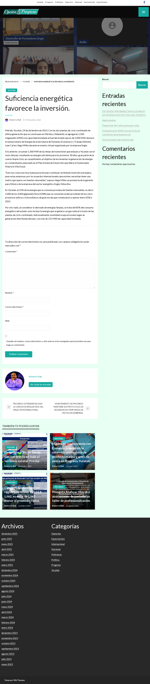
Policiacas (59, 2)
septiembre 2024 (10, 585)
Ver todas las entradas (40, 384)
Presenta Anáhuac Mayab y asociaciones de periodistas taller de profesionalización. (71, 496)
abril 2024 (6, 612)
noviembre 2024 (9, 575)
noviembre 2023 (9, 638)
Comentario (11, 251)
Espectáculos (102, 2)
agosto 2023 (7, 653)
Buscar (105, 79)
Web (7, 321)
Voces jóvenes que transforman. (118, 139)
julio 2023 (6, 659)
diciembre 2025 (9, 533)
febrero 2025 (8, 559)
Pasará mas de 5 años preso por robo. (120, 125)
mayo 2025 (7, 544)
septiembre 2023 (10, 648)
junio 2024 (6, 601)
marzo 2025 (7, 554)
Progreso (49, 2)
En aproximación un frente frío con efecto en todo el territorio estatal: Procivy (22, 456)
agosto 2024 (7, 591)
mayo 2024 (7, 606)
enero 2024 (7, 627)
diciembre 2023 (9, 632)
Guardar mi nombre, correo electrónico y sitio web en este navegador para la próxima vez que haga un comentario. (48, 343)
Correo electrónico (14, 307)
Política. (55, 559)
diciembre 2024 (9, 570)
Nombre (9, 292)
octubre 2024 (8, 580)
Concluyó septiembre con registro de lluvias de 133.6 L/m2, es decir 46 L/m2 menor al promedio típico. (22, 494)
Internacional (89, 2)
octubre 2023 (8, 643)
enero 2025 (7, 564)
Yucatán (40, 2)
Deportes (69, 2)
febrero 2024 (8, 622)
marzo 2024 (7, 617)
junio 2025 (6, 538)
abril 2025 (6, 549)
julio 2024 (6, 596)
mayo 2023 (7, 664)
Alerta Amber (109, 120)
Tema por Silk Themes (14, 680)
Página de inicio (11, 82)
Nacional (78, 2)
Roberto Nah (15, 120)
